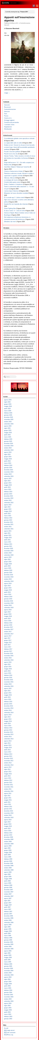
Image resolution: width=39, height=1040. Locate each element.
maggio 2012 (8, 774)
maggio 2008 (8, 879)
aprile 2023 (7, 487)
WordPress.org (8, 1035)
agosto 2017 (7, 636)
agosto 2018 (7, 610)
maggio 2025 (8, 432)
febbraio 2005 (8, 964)
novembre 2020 (8, 550)
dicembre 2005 (8, 942)
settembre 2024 (8, 450)
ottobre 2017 (8, 631)
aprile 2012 (7, 776)
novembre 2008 (8, 865)
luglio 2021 (7, 533)
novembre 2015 (8, 682)
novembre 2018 (8, 603)
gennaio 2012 (8, 782)
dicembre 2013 (8, 732)
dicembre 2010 (8, 811)
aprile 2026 (7, 408)
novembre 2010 (8, 813)
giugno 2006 (7, 929)
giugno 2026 (7, 404)
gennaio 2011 (8, 809)
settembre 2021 (8, 529)
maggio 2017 (8, 642)
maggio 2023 (8, 485)
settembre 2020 (8, 555)
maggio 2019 (8, 590)
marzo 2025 (7, 437)
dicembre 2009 (8, 837)
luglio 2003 (7, 1005)
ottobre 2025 (8, 421)
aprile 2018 (7, 618)
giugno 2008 (7, 876)
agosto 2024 (7, 452)
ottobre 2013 (8, 736)
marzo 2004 (7, 988)
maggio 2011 (8, 800)
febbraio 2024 (8, 465)
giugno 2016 (7, 666)
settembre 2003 (8, 1001)
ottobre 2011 (7, 789)
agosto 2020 (7, 557)
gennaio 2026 (8, 415)
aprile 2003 (7, 1012)
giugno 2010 (7, 824)
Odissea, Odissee (9, 178)
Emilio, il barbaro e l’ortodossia (13, 184)
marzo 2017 (7, 647)
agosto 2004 (7, 977)
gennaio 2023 (8, 494)
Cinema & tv (8, 118)
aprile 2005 (7, 959)
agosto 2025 (7, 426)
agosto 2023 (7, 478)
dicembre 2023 (8, 470)
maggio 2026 (8, 406)
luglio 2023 (7, 480)
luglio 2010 (7, 822)
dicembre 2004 (8, 968)
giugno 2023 (7, 483)
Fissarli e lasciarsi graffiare (12, 151)
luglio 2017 (7, 638)
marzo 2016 (7, 673)
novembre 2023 (8, 472)
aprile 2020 (7, 566)
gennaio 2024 (8, 467)
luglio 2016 (7, 664)
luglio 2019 (7, 585)
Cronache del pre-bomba (11, 122)
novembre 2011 (8, 787)
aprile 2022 (7, 513)
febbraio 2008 (8, 885)
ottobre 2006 (8, 920)
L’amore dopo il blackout (11, 191)
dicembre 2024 (8, 443)
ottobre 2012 (8, 763)
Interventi (6, 25)
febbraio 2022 (8, 518)
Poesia (6, 116)
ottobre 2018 (8, 605)
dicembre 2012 (8, 758)
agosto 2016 (7, 662)
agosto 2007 (7, 898)
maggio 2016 (8, 669)
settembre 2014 (8, 712)
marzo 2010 (7, 830)
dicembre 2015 (8, 679)
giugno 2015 (7, 693)
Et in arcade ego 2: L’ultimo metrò (14, 197)
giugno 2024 (7, 456)
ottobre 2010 (8, 815)
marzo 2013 (7, 752)
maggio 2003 (8, 1010)
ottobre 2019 (8, 579)
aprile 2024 (7, 461)
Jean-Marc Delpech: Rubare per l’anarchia (16, 167)
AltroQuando (8, 129)
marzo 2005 (7, 962)
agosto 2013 (7, 741)
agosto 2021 (7, 531)
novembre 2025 (8, 419)
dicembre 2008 (8, 863)
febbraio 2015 (8, 701)
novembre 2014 (8, 708)
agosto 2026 (7, 400)
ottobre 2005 (8, 946)
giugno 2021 (7, 535)
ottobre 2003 (8, 999)
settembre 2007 (8, 896)
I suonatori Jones (9, 124)
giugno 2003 (7, 1008)
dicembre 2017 (8, 627)
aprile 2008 (7, 881)
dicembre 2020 (8, 548)
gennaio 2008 (8, 887)
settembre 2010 (8, 817)
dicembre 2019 (8, 575)
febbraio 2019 (8, 596)
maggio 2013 (8, 747)
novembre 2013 (8, 734)
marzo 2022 (7, 515)
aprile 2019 (7, 592)
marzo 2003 (7, 1014)
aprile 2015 (7, 697)
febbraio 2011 (8, 806)
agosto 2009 (7, 846)
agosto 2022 (7, 505)
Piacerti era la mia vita (11, 154)
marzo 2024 (7, 463)
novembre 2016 (8, 655)
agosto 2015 (7, 688)
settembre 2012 (8, 765)
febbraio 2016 (8, 675)
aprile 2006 (7, 933)
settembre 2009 (8, 844)
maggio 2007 (8, 905)
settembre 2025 (8, 424)
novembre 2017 (8, 629)
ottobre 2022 (8, 500)
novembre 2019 (8, 577)
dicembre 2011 (8, 784)
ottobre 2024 (8, 448)
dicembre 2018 (8, 601)
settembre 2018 (8, 607)
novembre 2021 (8, 524)
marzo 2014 (7, 725)
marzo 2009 (7, 857)
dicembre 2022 (8, 496)
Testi (5, 113)
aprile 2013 (7, 749)
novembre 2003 (8, 997)
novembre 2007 (8, 892)
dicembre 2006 (8, 916)
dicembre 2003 (8, 994)
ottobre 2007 (8, 894)
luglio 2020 (7, 559)
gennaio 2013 (8, 756)
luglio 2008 (7, 874)
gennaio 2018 (8, 625)
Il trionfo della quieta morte (12, 182)
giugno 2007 (7, 903)
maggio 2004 (8, 983)
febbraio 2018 (8, 623)
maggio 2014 (8, 721)
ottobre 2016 (8, 658)
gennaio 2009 (8, 861)
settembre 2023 (8, 476)
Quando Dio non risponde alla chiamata (16, 204)
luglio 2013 (7, 743)
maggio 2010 (8, 826)
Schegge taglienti (9, 120)
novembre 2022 (8, 498)
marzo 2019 (7, 594)
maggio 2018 (8, 616)
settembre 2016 (8, 660)
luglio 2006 (7, 927)
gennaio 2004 (8, 992)
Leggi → (7, 93)
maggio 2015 (8, 695)
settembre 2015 (8, 686)
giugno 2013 (7, 745)
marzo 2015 (7, 699)
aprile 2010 (7, 828)
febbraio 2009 (8, 859)
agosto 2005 (7, 951)
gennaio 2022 (8, 520)
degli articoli (9, 1030)
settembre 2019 (8, 581)
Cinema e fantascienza (13, 171)
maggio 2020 (8, 564)
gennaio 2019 (8, 599)
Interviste (7, 111)
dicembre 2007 (8, 889)
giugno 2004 (7, 981)
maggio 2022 (8, 511)
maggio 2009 (8, 852)
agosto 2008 (7, 872)
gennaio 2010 (8, 835)
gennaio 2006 (8, 940)
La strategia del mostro (11, 180)
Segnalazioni (8, 127)
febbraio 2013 (8, 754)
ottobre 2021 (8, 526)
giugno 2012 (7, 771)
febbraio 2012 (8, 780)
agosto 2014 (7, 714)
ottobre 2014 (8, 710)
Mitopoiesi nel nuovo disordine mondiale (16, 193)
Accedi (6, 1028)
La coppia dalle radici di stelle (13, 143)
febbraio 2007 (8, 911)
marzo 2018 (7, 620)
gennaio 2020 (8, 572)
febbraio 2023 (8, 491)
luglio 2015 (7, 690)
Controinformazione (25, 23)
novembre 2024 (8, 445)
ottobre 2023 (8, 474)
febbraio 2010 (8, 833)
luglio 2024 (7, 454)
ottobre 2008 (8, 868)
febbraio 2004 (8, 990)
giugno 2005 (7, 955)
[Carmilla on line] (19, 3)
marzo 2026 (7, 410)
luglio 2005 (7, 953)
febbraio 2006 (8, 938)
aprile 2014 (7, 723)
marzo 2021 (7, 542)
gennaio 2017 (8, 651)
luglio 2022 (7, 507)
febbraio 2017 (8, 649)
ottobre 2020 (8, 553)
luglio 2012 (7, 769)
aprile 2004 (7, 986)
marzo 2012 (7, 778)
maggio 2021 (8, 537)
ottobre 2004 (8, 973)
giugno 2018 (7, 614)
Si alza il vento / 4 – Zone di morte (14, 210)
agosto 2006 (7, 924)
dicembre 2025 (8, 417)
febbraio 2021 (8, 544)
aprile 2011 (7, 802)
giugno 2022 (7, 509)
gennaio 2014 (8, 730)
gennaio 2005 (8, 966)
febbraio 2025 (8, 439)
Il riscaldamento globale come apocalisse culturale (19, 138)
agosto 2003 (7, 1003)
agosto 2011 (7, 793)
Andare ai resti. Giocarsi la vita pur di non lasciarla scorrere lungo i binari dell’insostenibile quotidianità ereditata (19, 147)
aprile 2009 (7, 854)
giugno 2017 (7, 640)
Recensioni (7, 107)
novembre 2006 (8, 918)
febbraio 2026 (8, 413)
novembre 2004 (8, 970)
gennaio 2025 (8, 441)
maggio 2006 (8, 931)
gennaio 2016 (8, 677)
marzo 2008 (7, 883)
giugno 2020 (7, 561)
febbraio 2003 (8, 1016)
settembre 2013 (8, 739)
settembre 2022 (8, 502)
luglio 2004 (7, 979)
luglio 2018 (7, 612)
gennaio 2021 (8, 546)
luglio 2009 (7, 848)
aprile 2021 (7, 540)
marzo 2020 (7, 568)
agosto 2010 (7, 819)
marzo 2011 (7, 804)
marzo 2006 (7, 935)
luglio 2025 (7, 428)
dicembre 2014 (8, 706)
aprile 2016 (7, 671)
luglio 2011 (7, 795)
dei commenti (9, 1032)
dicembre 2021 (8, 522)
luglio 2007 (7, 900)
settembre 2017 (8, 634)
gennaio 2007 (8, 914)
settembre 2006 (8, 922)
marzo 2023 (7, 489)
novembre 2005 (8, 944)
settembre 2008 (8, 870)
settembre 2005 (8, 948)
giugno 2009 (7, 850)
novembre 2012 (8, 760)
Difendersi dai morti (10, 221)
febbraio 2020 (8, 570)
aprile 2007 (7, 907)
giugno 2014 (7, 719)
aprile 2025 (7, 435)
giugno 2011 (7, 798)
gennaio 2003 (8, 1018)
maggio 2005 (8, 957)
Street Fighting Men (10, 208)
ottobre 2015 (8, 684)
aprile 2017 (7, 644)
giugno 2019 (7, 588)
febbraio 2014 (8, 728)
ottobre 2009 (8, 841)
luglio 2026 (7, 402)
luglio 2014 (7, 717)
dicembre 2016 (8, 653)
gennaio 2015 (8, 704)
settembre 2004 (8, 975)
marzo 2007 (7, 909)
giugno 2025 (7, 430)
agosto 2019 (7, 583)
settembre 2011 (8, 791)
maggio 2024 (8, 459)
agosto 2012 (7, 767)
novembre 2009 (8, 839)
